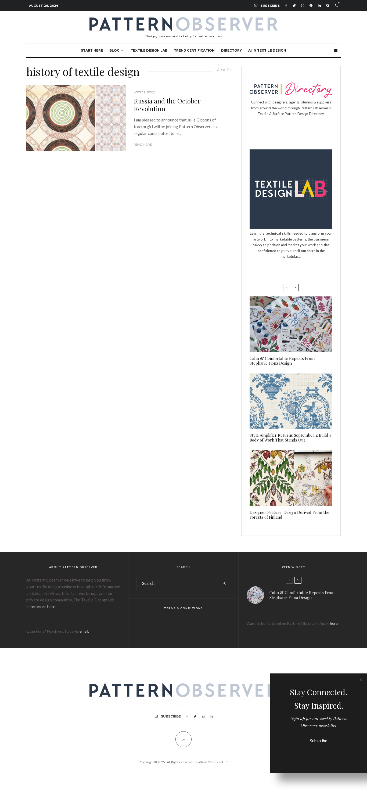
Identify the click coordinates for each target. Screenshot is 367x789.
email (84, 631)
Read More (143, 144)
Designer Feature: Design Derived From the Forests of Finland (289, 514)
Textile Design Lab (149, 50)
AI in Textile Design (267, 50)
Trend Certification (194, 50)
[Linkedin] (319, 5)
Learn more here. (41, 606)
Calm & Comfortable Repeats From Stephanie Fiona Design (282, 360)
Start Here (92, 50)
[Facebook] (286, 5)
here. (334, 623)
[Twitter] (294, 5)
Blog (114, 50)
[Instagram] (302, 5)
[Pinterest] (311, 5)
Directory (231, 50)
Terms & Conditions (183, 608)
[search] (224, 583)
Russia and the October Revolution (167, 105)
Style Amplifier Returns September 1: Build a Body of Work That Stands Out (290, 437)
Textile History (144, 92)
